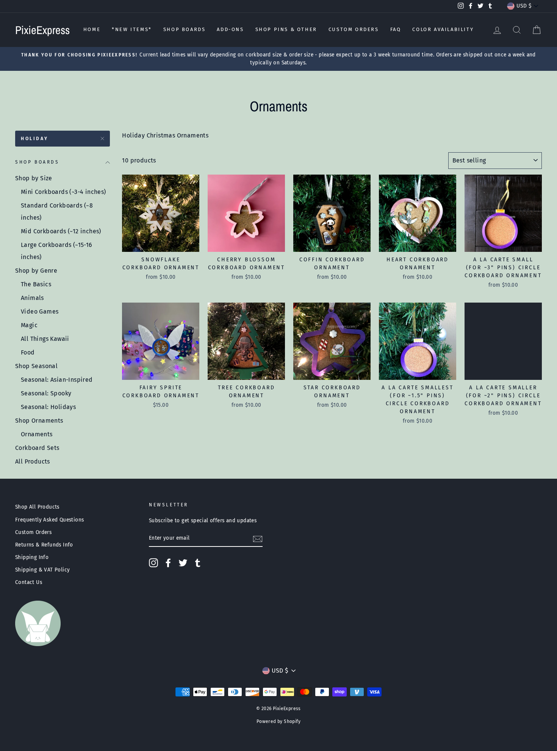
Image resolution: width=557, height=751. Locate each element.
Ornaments (37, 434)
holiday (34, 138)
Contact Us (28, 582)
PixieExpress (42, 29)
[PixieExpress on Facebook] (168, 562)
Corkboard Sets (37, 447)
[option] (278, 59)
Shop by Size (33, 178)
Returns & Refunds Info (44, 545)
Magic (29, 325)
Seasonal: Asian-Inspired (57, 379)
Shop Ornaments (39, 420)
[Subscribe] (258, 538)
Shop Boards (184, 29)
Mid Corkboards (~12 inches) (61, 231)
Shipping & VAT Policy (42, 570)
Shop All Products (37, 507)
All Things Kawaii (45, 338)
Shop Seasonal (36, 366)
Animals (32, 297)
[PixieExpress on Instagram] (153, 562)
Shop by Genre (36, 270)
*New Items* (132, 29)
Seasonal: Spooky (46, 393)
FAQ (395, 29)
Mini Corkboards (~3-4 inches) (63, 191)
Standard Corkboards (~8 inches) (57, 211)
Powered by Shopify (278, 721)
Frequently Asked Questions (49, 520)
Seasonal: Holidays (48, 407)
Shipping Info (32, 557)
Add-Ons (230, 29)
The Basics (36, 284)
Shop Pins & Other (286, 29)
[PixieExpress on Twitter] (183, 562)
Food (28, 352)
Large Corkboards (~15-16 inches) (56, 251)
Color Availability (443, 29)
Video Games (39, 311)
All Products (32, 461)
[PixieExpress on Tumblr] (197, 562)
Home (91, 29)
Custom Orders (354, 29)
